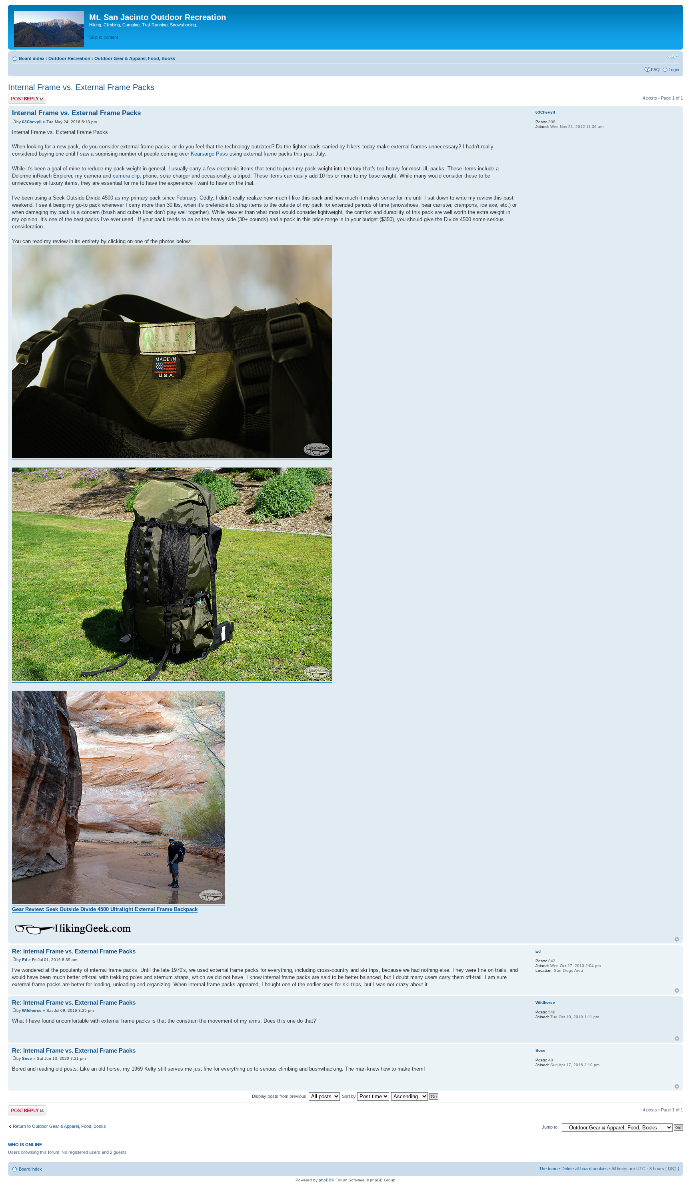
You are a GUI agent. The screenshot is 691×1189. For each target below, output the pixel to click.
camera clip (126, 176)
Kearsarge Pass (209, 154)
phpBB (325, 1180)
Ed (24, 959)
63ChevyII (32, 122)
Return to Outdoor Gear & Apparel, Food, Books (59, 1126)
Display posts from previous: (280, 1096)
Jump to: (550, 1127)
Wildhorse (32, 1010)
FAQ (655, 69)
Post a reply (19, 96)
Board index (31, 58)
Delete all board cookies (584, 1168)
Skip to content (103, 37)
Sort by (349, 1096)
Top (677, 939)
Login (674, 69)
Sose (27, 1058)
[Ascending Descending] (415, 1096)
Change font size (673, 56)
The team (548, 1168)
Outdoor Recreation (69, 58)
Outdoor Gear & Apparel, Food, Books (134, 58)
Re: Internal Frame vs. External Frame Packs (74, 951)
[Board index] (49, 27)
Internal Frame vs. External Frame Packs (81, 87)
